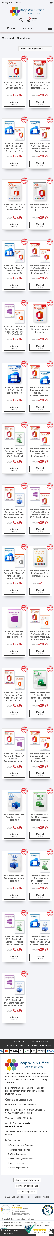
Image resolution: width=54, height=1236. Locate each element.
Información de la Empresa (20, 1145)
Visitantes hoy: (12, 1046)
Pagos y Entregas (16, 1163)
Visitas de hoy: (38, 1041)
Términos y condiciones (19, 1150)
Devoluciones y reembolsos (21, 1159)
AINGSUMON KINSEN (11, 1230)
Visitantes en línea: (14, 1041)
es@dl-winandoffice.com (15, 2)
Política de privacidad (18, 1168)
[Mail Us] (3, 2)
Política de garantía (17, 1154)
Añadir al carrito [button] (14, 103)
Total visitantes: (36, 1046)
